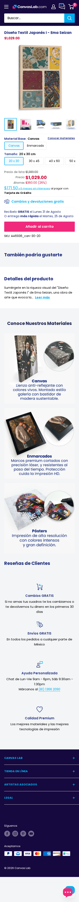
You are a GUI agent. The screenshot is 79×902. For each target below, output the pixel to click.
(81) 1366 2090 (49, 689)
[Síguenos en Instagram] (15, 834)
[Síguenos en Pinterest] (23, 834)
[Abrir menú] (6, 6)
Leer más (42, 297)
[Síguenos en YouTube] (31, 834)
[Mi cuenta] (53, 6)
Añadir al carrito (39, 226)
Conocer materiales (61, 138)
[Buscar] (69, 18)
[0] (71, 6)
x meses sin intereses (27, 188)
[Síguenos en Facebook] (7, 834)
